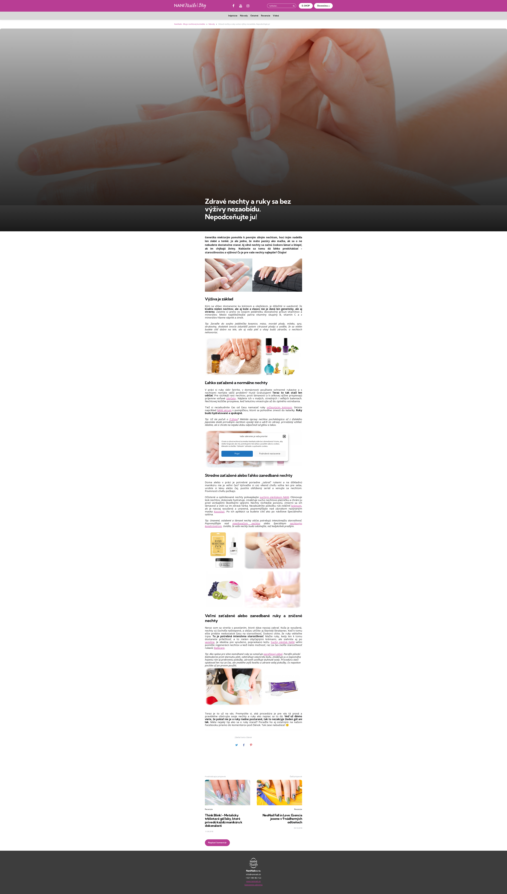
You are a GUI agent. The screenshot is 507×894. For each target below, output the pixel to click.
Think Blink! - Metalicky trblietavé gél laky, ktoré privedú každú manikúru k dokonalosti (223, 820)
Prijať (237, 453)
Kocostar (219, 511)
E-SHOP (306, 5)
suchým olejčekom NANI (274, 497)
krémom (296, 505)
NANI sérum (224, 410)
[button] (284, 436)
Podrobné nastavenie (269, 453)
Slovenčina (322, 5)
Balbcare (219, 648)
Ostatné (254, 15)
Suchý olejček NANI (283, 642)
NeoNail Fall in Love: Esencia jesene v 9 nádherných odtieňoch (282, 818)
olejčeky (231, 398)
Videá (276, 15)
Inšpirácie (232, 15)
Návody (244, 15)
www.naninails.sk (253, 881)
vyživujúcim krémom (279, 407)
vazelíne (210, 642)
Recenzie (265, 15)
